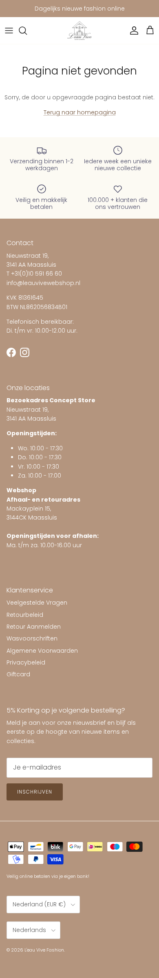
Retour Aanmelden (34, 627)
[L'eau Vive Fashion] (79, 30)
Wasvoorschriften (32, 638)
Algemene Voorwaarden (42, 651)
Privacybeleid (26, 662)
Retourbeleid (25, 615)
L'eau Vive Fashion (44, 950)
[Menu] (9, 30)
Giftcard (18, 674)
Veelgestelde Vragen (37, 603)
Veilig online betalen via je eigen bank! (48, 876)
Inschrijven (34, 791)
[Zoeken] (27, 30)
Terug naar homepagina (80, 112)
